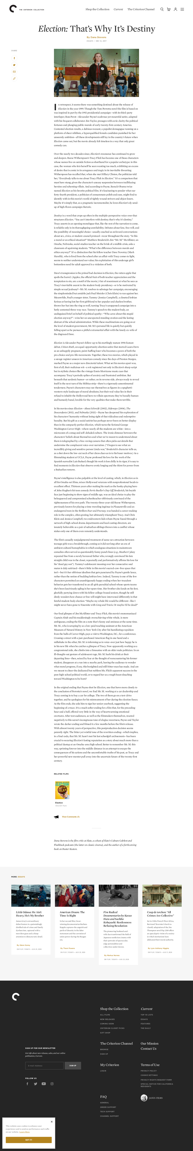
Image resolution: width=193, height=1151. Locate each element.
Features (145, 1024)
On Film (20, 949)
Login (103, 1071)
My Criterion (109, 1065)
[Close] (52, 1122)
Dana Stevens (98, 37)
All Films (105, 1015)
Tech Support (107, 1112)
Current (118, 9)
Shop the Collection (97, 9)
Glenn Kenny (25, 945)
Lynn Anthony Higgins (160, 948)
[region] (28, 1133)
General (104, 1103)
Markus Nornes (113, 955)
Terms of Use (150, 1065)
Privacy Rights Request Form (156, 1080)
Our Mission (150, 1043)
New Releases (107, 1019)
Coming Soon (107, 1024)
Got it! (28, 1140)
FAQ (103, 1096)
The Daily (146, 1028)
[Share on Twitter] (14, 65)
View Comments (71, 817)
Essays (90, 41)
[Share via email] (14, 72)
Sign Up (104, 1054)
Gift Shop (105, 1033)
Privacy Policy (149, 1071)
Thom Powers (69, 948)
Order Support (108, 1107)
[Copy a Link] (14, 79)
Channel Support (109, 1116)
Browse (104, 1049)
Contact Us (148, 1048)
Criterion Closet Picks (112, 1028)
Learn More (24, 1132)
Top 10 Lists (147, 1015)
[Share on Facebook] (14, 58)
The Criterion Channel (141, 9)
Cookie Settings (149, 1075)
